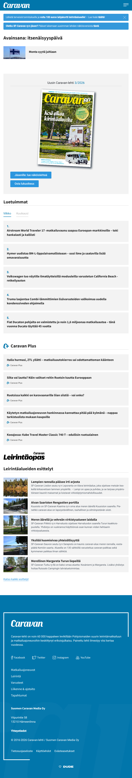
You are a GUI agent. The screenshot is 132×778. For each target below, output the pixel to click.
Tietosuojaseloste (22, 751)
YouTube (85, 657)
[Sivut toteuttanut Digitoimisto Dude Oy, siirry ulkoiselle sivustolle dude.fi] (66, 767)
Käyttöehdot (43, 751)
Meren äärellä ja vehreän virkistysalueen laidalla (64, 519)
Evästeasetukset (64, 751)
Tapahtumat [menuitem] (19, 695)
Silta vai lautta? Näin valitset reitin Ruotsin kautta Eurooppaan (49, 378)
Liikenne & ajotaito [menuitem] (23, 689)
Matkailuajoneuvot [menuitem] (23, 670)
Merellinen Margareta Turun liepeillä (55, 561)
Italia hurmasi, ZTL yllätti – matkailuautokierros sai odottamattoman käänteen (60, 360)
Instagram (63, 657)
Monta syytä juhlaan (42, 52)
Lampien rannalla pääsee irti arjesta (55, 482)
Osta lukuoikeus (24, 183)
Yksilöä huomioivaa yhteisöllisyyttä (55, 540)
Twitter (41, 657)
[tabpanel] (66, 277)
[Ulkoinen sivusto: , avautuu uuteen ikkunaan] (66, 128)
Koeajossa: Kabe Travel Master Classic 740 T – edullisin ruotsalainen (52, 435)
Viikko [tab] (7, 213)
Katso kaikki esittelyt (16, 579)
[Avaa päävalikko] (126, 5)
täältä (101, 17)
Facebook (19, 657)
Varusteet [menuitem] (17, 683)
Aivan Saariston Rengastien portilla (55, 502)
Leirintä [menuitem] (16, 676)
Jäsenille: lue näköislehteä (31, 175)
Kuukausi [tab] (22, 213)
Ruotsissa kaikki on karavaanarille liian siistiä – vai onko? (45, 395)
